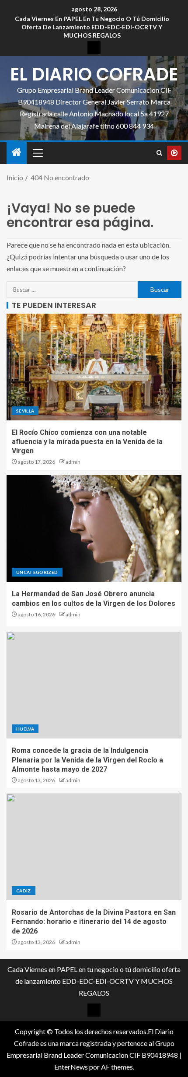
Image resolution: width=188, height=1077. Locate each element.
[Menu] (37, 153)
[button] (37, 153)
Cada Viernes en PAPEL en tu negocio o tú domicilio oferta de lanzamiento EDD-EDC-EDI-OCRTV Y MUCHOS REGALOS (92, 27)
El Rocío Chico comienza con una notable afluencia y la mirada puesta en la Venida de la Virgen (87, 441)
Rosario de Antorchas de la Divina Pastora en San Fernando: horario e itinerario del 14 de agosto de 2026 (94, 921)
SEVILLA (25, 410)
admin (73, 461)
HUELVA (25, 728)
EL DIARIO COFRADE (94, 74)
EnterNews (71, 1067)
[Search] (159, 152)
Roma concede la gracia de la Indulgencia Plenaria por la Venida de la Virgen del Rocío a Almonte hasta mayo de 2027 (87, 759)
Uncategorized (37, 572)
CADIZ (23, 890)
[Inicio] (16, 152)
